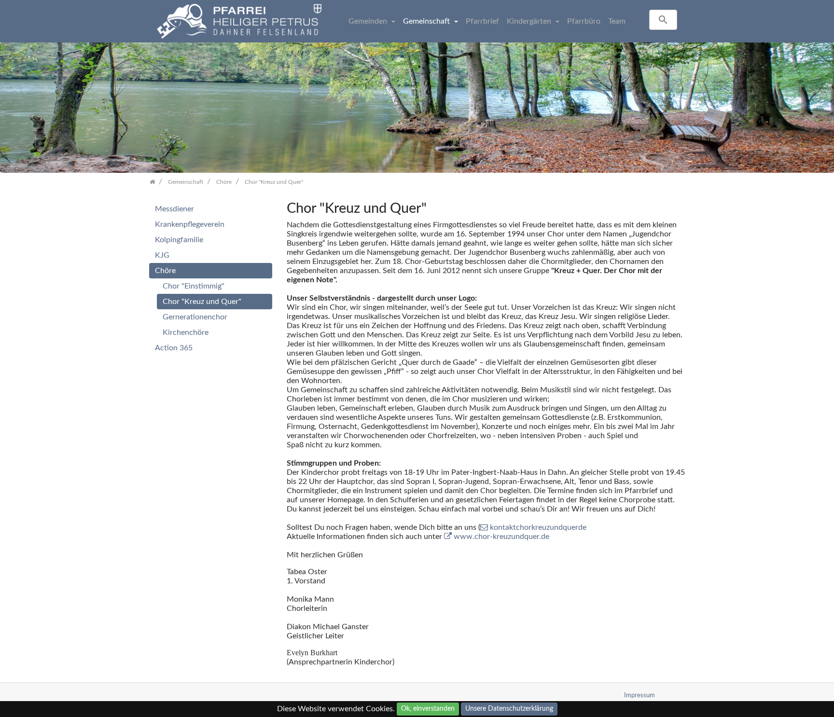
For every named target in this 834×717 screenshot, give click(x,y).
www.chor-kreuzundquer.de (501, 536)
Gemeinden (368, 21)
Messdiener (174, 209)
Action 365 (174, 348)
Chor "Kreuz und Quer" (202, 301)
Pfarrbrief (482, 21)
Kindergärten (530, 21)
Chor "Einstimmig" (193, 286)
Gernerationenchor (195, 317)
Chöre (165, 271)
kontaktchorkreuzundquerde (538, 527)
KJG (162, 255)
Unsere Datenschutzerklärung (509, 708)
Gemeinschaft (427, 21)
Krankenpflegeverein (189, 224)
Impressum (639, 695)
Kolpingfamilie (179, 240)
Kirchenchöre (185, 332)
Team (617, 21)
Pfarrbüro (583, 21)
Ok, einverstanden (428, 708)
